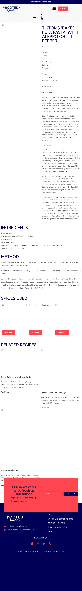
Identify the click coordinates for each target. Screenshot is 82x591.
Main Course (47, 62)
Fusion (44, 74)
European (46, 68)
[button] (54, 8)
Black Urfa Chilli (48, 86)
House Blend (47, 92)
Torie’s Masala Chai (9, 470)
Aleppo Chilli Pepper (50, 80)
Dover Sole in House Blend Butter (16, 377)
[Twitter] (44, 543)
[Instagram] (38, 543)
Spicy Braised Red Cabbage (53, 392)
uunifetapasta (69, 119)
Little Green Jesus (58, 551)
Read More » (5, 392)
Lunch (44, 56)
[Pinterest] (50, 543)
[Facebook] (32, 543)
